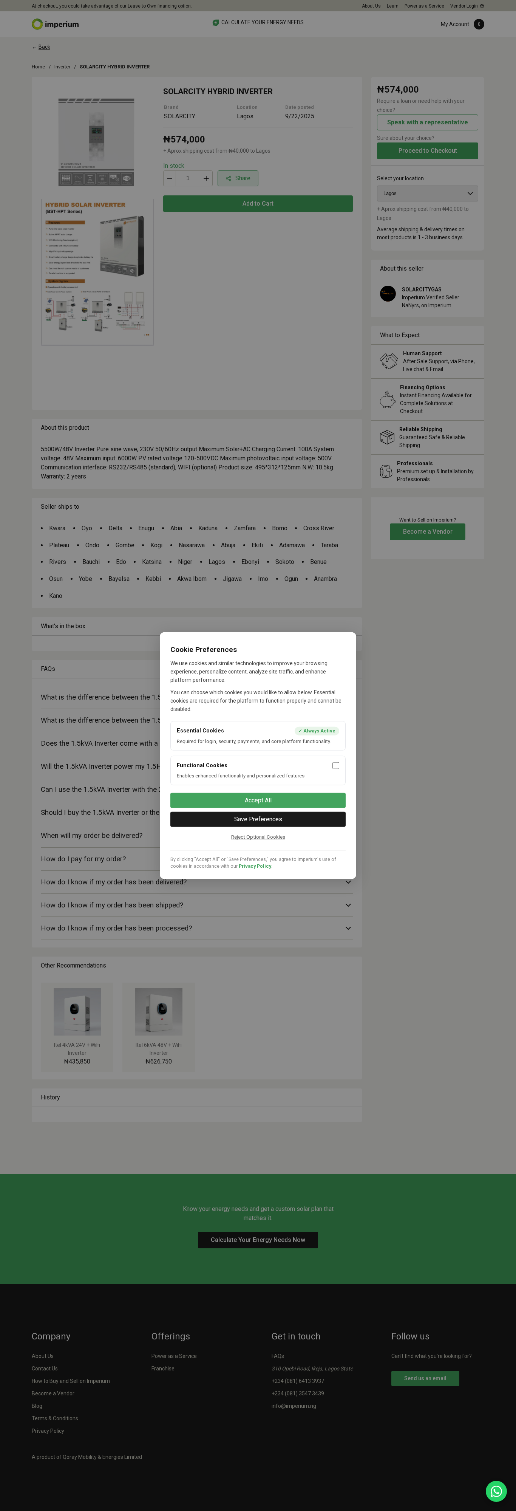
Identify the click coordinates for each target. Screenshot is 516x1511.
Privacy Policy (255, 866)
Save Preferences (258, 818)
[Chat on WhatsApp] (496, 1491)
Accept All (258, 799)
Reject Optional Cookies (258, 836)
